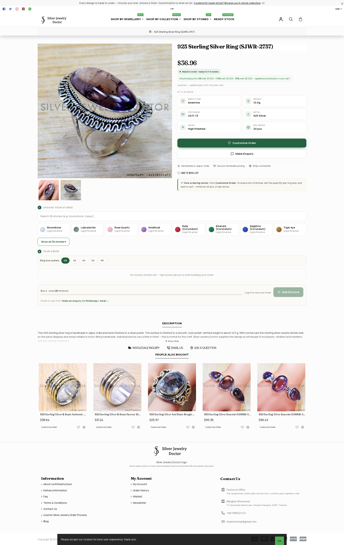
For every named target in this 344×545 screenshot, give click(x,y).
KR (102, 260)
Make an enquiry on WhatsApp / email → (85, 300)
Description (172, 323)
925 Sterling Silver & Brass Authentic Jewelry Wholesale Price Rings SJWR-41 (63, 414)
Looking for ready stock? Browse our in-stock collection (228, 3)
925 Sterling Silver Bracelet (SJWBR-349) (227, 414)
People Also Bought (172, 354)
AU (83, 260)
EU (93, 260)
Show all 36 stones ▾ (53, 241)
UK (74, 260)
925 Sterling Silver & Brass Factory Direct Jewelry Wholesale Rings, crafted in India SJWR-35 (118, 414)
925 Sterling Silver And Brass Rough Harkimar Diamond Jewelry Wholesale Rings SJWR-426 (172, 414)
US (65, 260)
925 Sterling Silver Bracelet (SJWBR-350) (282, 414)
